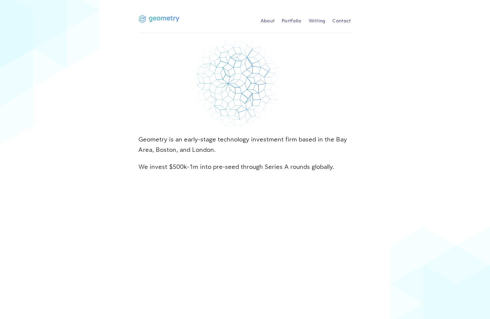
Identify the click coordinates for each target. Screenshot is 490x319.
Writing (317, 21)
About (268, 21)
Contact (341, 21)
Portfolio (292, 21)
